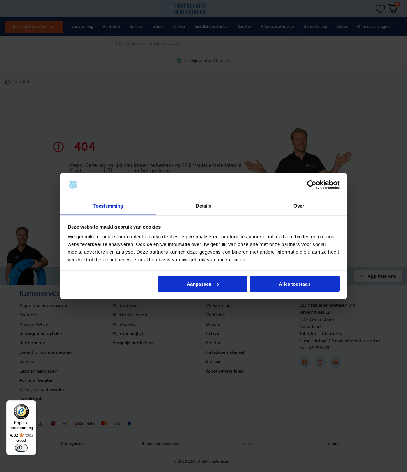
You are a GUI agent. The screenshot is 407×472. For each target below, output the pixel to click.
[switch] (21, 448)
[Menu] (32, 404)
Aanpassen (199, 283)
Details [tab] (203, 206)
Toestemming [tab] (108, 206)
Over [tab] (298, 206)
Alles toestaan (294, 283)
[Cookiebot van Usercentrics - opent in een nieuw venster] (312, 185)
